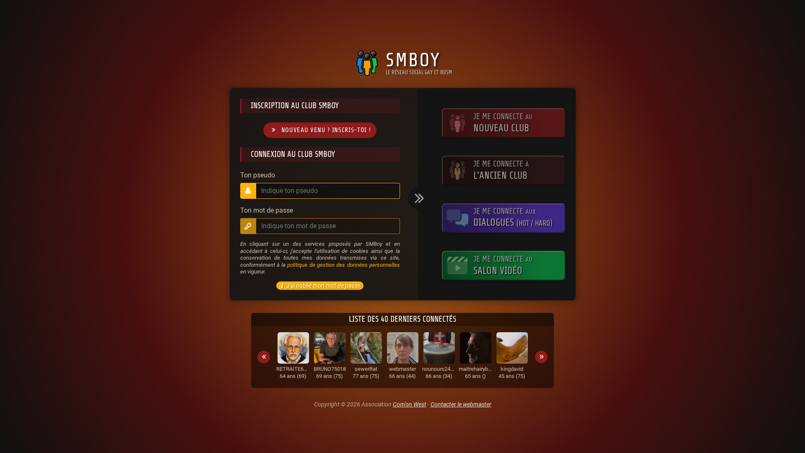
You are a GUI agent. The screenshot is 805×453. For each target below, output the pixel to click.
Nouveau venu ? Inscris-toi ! (326, 130)
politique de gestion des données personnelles (343, 265)
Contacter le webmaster (461, 404)
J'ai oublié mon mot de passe (323, 285)
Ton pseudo (257, 175)
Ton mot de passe (266, 210)
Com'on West (409, 404)
